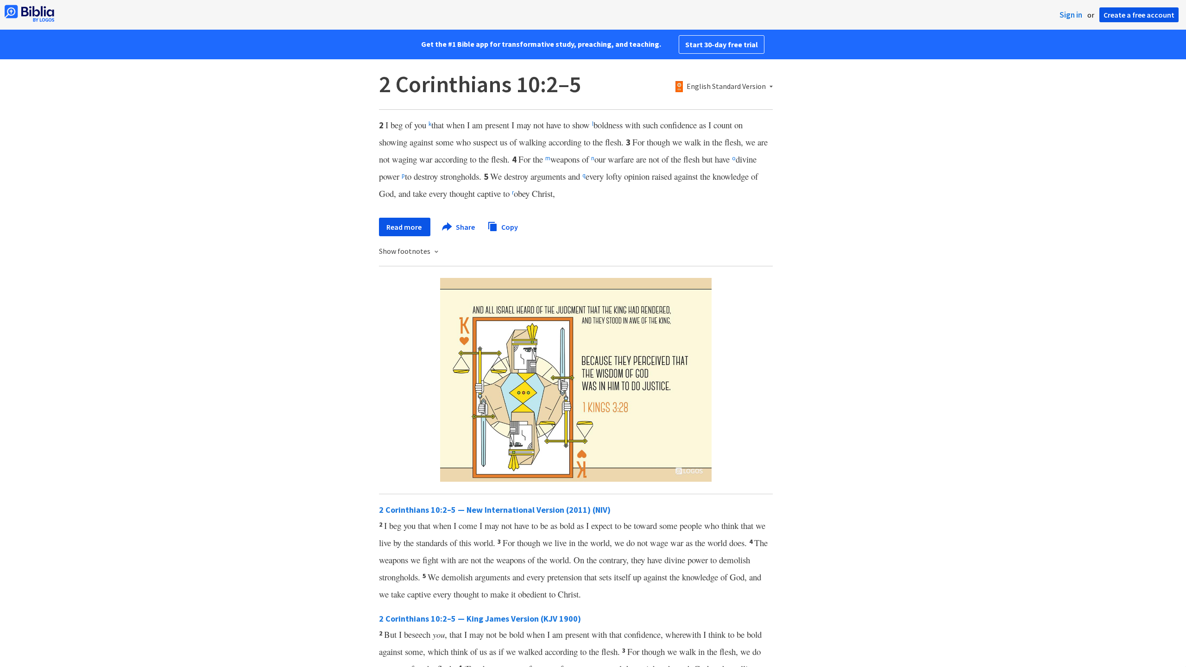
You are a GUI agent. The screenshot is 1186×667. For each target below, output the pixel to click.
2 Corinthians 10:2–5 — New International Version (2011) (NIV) (495, 509)
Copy (509, 226)
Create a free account (1139, 14)
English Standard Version (726, 86)
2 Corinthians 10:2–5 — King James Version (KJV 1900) (480, 618)
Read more (404, 227)
